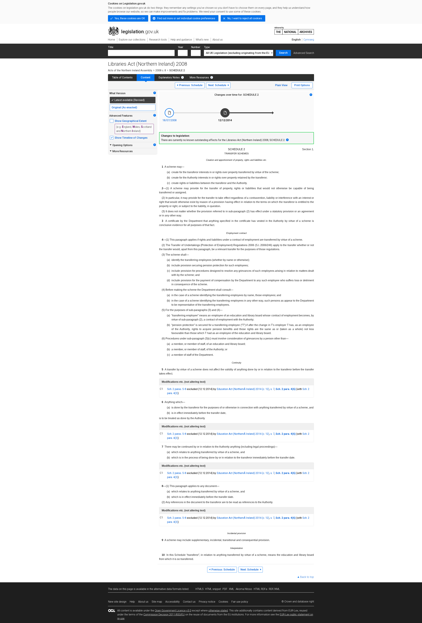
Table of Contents (122, 77)
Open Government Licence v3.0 (173, 610)
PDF (225, 589)
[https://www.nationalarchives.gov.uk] (294, 29)
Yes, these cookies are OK (130, 18)
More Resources (199, 77)
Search (283, 52)
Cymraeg (308, 39)
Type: (207, 47)
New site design (117, 601)
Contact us (189, 601)
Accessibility (172, 601)
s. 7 (272, 389)
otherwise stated (218, 610)
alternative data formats (168, 589)
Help (132, 601)
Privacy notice (207, 601)
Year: (180, 47)
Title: (111, 47)
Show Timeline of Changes (131, 137)
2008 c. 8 (160, 70)
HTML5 (200, 589)
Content (145, 77)
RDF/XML (274, 589)
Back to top (307, 577)
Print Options (302, 85)
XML (231, 589)
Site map (157, 601)
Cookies (223, 601)
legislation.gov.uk (135, 27)
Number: (196, 47)
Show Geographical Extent (131, 121)
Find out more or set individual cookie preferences (186, 18)
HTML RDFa (260, 589)
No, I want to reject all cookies (244, 18)
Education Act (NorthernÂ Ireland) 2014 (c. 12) (243, 389)
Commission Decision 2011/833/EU (164, 614)
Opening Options (121, 145)
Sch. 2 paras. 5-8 (176, 389)
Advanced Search (303, 53)
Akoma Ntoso (244, 589)
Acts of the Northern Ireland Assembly (130, 70)
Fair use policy (239, 601)
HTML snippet (213, 589)
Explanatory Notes (169, 77)
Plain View (281, 85)
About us (143, 601)
